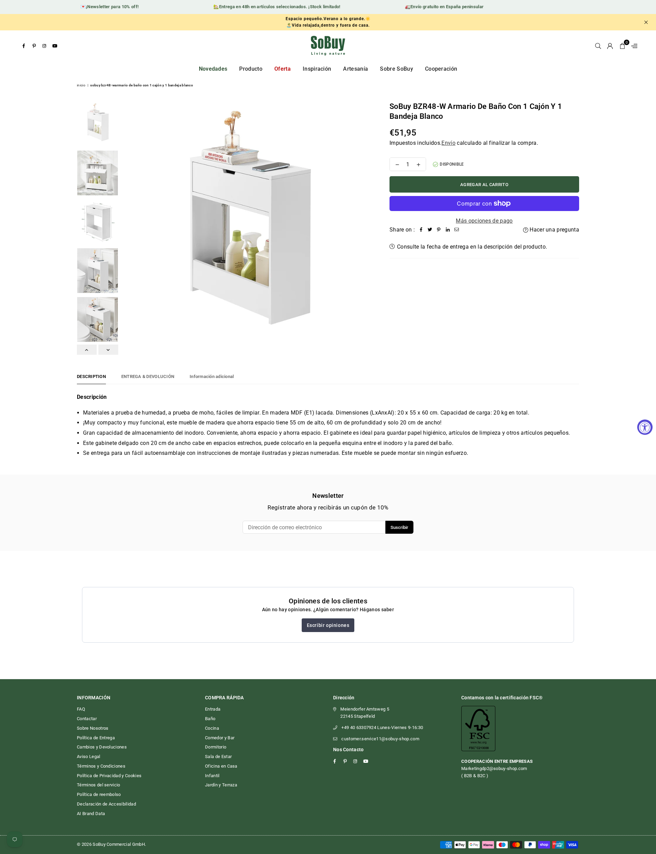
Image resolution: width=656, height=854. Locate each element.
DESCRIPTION (91, 376)
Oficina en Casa (221, 766)
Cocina (212, 728)
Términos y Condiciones (101, 766)
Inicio (81, 85)
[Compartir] (420, 229)
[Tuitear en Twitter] (429, 229)
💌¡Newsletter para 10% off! (99, 6)
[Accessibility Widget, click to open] (645, 427)
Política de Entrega (96, 737)
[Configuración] (632, 46)
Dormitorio (215, 747)
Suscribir (399, 527)
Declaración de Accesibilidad (106, 804)
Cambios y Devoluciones (102, 747)
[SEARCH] (598, 46)
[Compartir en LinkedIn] (447, 229)
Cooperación (441, 69)
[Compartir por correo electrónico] (456, 229)
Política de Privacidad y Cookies (109, 775)
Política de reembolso (99, 794)
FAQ (81, 709)
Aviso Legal (88, 756)
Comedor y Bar (219, 737)
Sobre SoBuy (396, 69)
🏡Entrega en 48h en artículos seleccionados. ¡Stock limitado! (267, 6)
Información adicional (212, 376)
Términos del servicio (98, 784)
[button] (622, 46)
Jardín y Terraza (221, 784)
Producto (250, 69)
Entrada (212, 709)
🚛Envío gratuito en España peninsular (434, 6)
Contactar (87, 718)
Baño (210, 718)
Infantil (212, 775)
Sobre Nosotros (92, 728)
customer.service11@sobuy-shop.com (380, 738)
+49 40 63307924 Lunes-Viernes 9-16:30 (382, 727)
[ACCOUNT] (610, 46)
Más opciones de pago (484, 221)
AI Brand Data (91, 813)
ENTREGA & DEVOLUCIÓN (147, 376)
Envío (448, 143)
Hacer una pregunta (553, 229)
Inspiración (317, 69)
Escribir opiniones (328, 625)
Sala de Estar (218, 756)
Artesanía (355, 69)
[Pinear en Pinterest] (438, 229)
